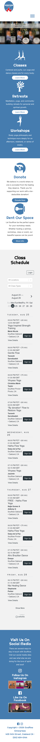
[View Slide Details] (20, 32)
